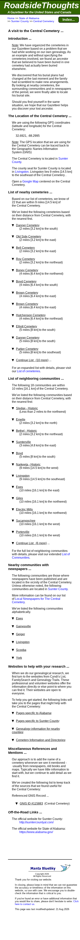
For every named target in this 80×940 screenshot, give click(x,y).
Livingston (22, 171)
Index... (69, 20)
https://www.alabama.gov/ (36, 832)
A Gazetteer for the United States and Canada (39, 12)
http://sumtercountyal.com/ (36, 822)
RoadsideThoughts (41, 5)
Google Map (30, 181)
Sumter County (58, 589)
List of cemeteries (28, 371)
